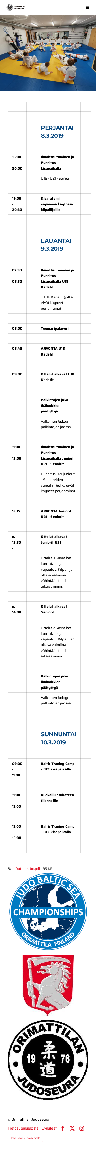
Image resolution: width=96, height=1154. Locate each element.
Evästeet (49, 1128)
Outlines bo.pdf (27, 868)
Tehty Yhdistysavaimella (25, 1138)
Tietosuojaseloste (23, 1128)
